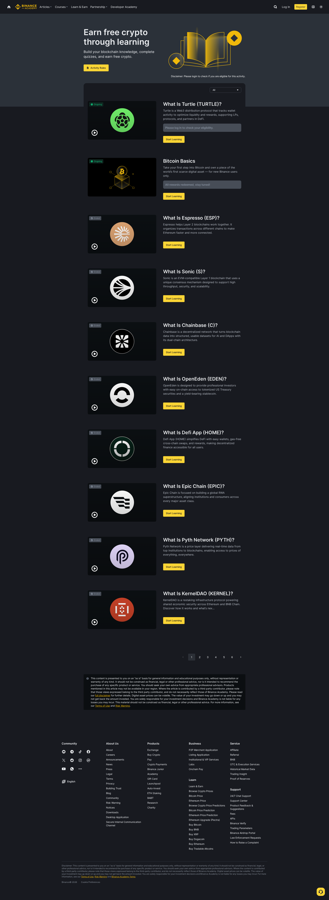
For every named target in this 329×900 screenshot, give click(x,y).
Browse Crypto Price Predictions (207, 805)
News (109, 764)
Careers (110, 754)
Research (152, 802)
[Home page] (26, 7)
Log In (286, 7)
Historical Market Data (242, 769)
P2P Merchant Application (203, 749)
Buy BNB (194, 829)
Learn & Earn (196, 786)
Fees (232, 813)
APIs (232, 818)
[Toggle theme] (321, 6)
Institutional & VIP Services (204, 759)
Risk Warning (122, 705)
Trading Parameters (241, 828)
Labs (191, 764)
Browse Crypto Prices (201, 791)
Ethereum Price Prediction (203, 815)
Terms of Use (102, 705)
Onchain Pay (196, 769)
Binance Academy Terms (123, 876)
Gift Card (152, 778)
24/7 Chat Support (240, 795)
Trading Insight (238, 773)
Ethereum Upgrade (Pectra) (204, 819)
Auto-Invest (153, 788)
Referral (234, 754)
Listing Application (199, 754)
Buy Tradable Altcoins (201, 848)
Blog (108, 793)
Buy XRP (193, 834)
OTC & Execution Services (244, 764)
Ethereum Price (197, 800)
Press (109, 769)
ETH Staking (154, 793)
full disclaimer (102, 695)
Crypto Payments (157, 764)
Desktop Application (117, 817)
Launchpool (153, 783)
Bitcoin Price (196, 795)
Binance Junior (155, 769)
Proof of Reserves (240, 778)
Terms (109, 778)
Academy (152, 773)
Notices (110, 807)
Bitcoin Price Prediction (202, 810)
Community (112, 797)
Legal (109, 773)
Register (300, 6)
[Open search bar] (274, 7)
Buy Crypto (153, 754)
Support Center (238, 800)
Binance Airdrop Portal (242, 832)
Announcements (115, 759)
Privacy (110, 783)
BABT (150, 797)
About (109, 749)
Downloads (112, 812)
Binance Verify (238, 823)
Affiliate (234, 749)
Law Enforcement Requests (245, 837)
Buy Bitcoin (195, 824)
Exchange (153, 749)
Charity (151, 807)
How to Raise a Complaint (244, 842)
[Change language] (313, 7)
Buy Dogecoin (196, 839)
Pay (149, 759)
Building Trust (113, 788)
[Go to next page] (241, 657)
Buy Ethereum (196, 843)
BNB (232, 759)
